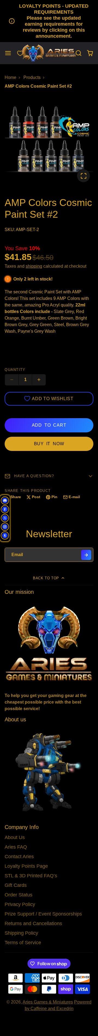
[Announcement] (49, 21)
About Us (15, 837)
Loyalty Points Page (26, 866)
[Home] (49, 53)
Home (10, 77)
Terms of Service (23, 942)
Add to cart (49, 425)
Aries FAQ (16, 847)
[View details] (49, 643)
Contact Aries (19, 856)
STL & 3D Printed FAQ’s (31, 875)
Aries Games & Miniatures (48, 1002)
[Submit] (86, 555)
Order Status (18, 895)
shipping (34, 266)
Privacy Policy (20, 904)
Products (32, 77)
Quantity (15, 370)
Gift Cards (16, 885)
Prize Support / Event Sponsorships (43, 914)
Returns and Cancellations (33, 923)
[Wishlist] (20, 53)
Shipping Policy (21, 933)
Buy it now (49, 443)
